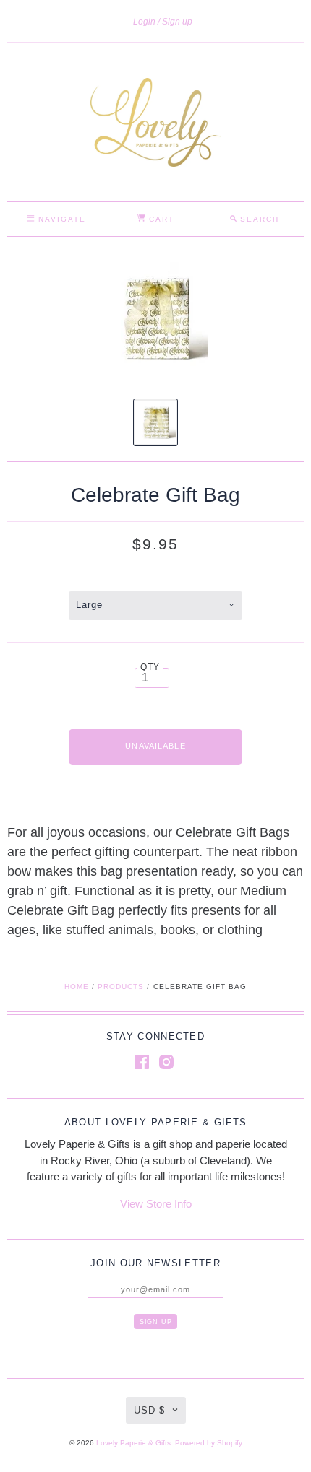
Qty (150, 666)
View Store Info (156, 1204)
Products (121, 986)
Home (76, 986)
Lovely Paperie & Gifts (133, 1443)
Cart (159, 219)
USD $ (149, 1410)
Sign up (177, 22)
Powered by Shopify (208, 1443)
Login (144, 22)
